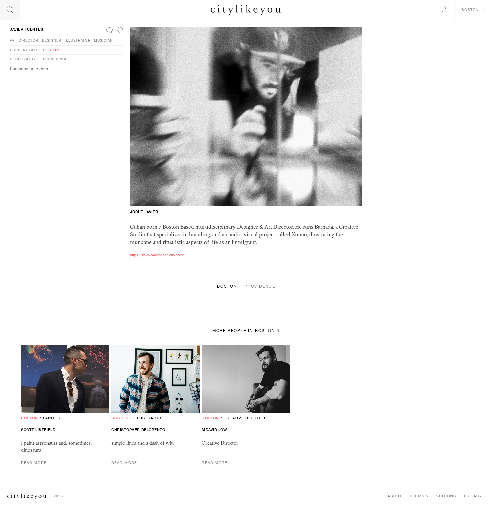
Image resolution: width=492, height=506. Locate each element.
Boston (51, 50)
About (395, 496)
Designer (51, 40)
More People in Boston (246, 330)
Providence (55, 59)
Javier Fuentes (26, 29)
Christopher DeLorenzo (138, 430)
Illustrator (78, 40)
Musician (103, 40)
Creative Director (245, 418)
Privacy (473, 496)
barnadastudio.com (29, 68)
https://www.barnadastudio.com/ (157, 255)
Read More (34, 463)
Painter (52, 418)
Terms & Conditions (433, 496)
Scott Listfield (38, 430)
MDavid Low (214, 430)
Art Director (24, 40)
